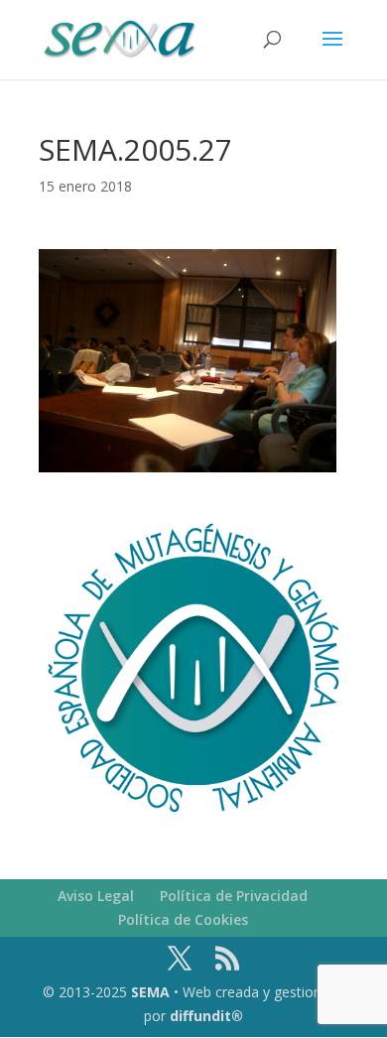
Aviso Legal (96, 895)
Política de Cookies (183, 919)
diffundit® (206, 1015)
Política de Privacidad (234, 895)
